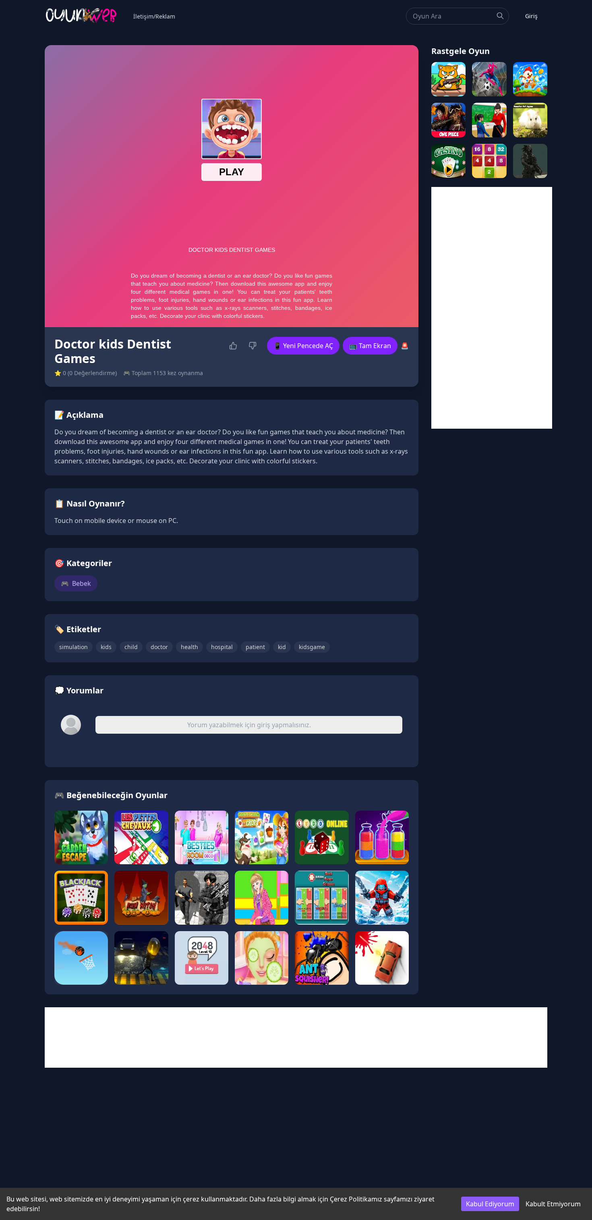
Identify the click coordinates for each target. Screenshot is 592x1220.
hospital (222, 647)
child (131, 647)
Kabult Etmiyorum (553, 1203)
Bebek (76, 583)
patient (255, 647)
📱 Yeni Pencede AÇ (303, 345)
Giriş (531, 16)
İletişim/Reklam (154, 16)
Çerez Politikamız (356, 1199)
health (189, 647)
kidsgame (312, 647)
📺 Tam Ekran (370, 345)
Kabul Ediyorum (490, 1203)
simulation (73, 647)
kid (282, 647)
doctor (159, 647)
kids (106, 647)
